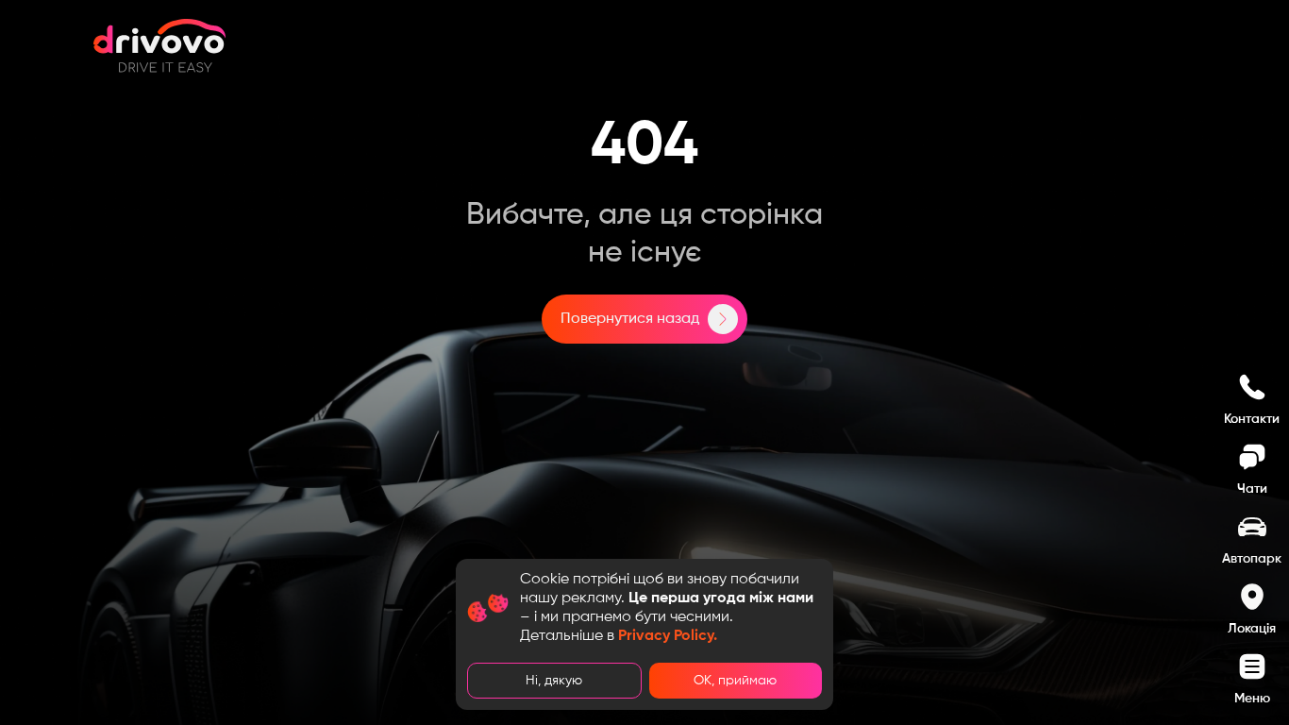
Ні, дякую (554, 680)
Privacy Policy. (667, 636)
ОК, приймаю (735, 680)
